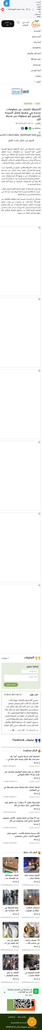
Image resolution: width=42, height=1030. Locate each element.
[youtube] (2, 9)
